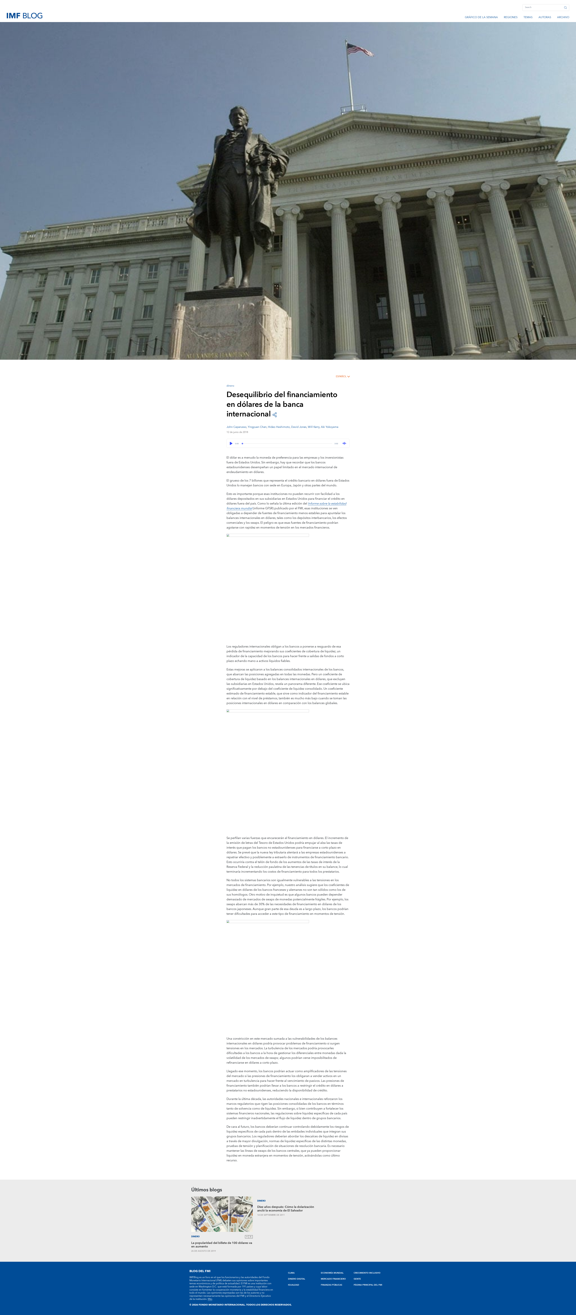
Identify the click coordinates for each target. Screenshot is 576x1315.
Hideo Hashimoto (279, 427)
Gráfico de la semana (481, 18)
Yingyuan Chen (257, 427)
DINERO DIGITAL (296, 1278)
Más (210, 1299)
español (341, 376)
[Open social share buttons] (275, 414)
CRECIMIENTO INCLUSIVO (367, 1272)
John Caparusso (236, 427)
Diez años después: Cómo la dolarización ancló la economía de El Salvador (285, 1209)
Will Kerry (314, 427)
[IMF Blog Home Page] (24, 15)
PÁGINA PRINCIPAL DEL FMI (368, 1284)
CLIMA (291, 1272)
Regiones (511, 18)
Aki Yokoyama (329, 427)
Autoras (544, 18)
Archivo (563, 18)
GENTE (357, 1278)
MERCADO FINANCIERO (333, 1278)
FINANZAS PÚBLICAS (331, 1284)
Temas (528, 18)
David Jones (298, 427)
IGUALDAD (293, 1284)
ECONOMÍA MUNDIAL (332, 1272)
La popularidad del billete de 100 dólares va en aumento (221, 1245)
